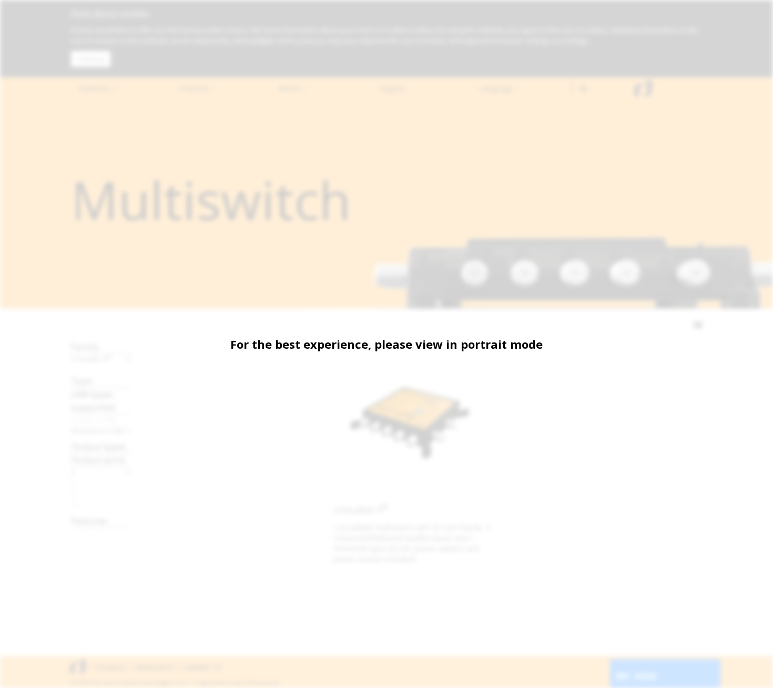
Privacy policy (263, 682)
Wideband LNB (97, 430)
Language (497, 88)
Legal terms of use (219, 682)
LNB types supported (93, 400)
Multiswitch (155, 667)
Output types (98, 446)
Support (392, 88)
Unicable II (91, 358)
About (290, 88)
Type (81, 381)
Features (89, 520)
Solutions (95, 88)
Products (195, 88)
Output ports (98, 459)
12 (75, 505)
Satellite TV (202, 667)
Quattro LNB (93, 419)
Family (85, 346)
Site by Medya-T (683, 682)
